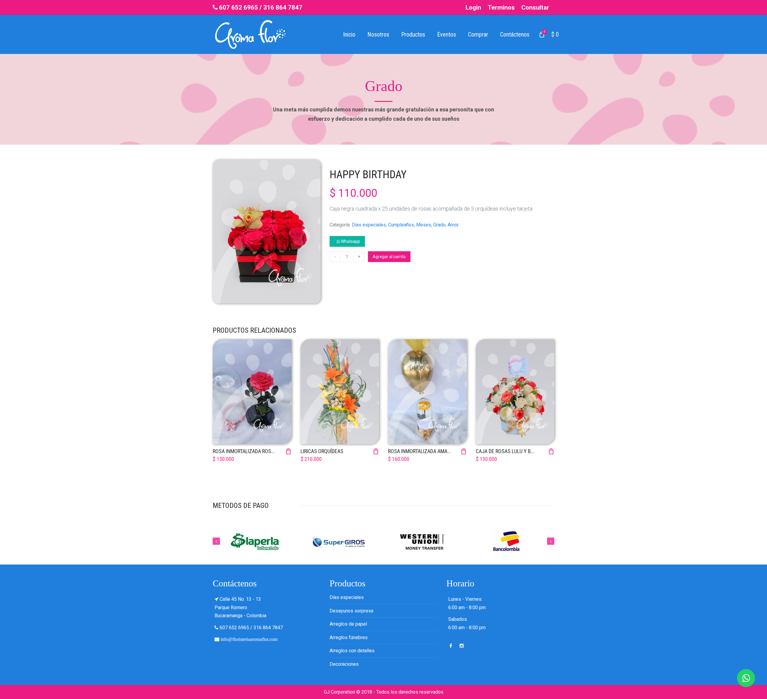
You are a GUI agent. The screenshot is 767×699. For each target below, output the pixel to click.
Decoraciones (344, 664)
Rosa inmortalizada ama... (419, 451)
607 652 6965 (238, 7)
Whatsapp (350, 241)
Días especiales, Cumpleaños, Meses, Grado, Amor (405, 225)
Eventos (446, 34)
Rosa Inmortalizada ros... (244, 451)
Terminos (501, 7)
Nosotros (378, 34)
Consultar (535, 7)
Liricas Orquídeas (322, 451)
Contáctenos (514, 34)
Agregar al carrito (389, 256)
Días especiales (347, 597)
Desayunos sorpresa (351, 611)
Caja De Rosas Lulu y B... (505, 451)
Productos (413, 34)
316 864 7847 (282, 7)
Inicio (349, 34)
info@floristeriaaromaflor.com (249, 639)
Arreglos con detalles (352, 650)
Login (473, 7)
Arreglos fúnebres (349, 637)
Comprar (478, 34)
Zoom (267, 311)
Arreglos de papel (348, 624)
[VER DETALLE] (252, 391)
